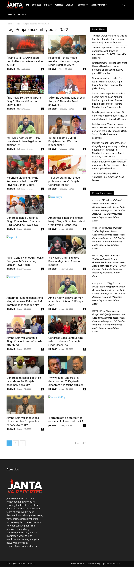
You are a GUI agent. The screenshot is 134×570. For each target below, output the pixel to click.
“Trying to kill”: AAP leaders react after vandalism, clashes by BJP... (25, 61)
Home (9, 23)
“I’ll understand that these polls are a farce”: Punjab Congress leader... (64, 181)
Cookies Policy (93, 563)
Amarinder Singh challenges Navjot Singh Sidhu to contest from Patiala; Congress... (66, 221)
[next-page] (22, 443)
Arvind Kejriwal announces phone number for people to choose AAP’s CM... (24, 421)
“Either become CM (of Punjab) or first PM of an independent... (63, 141)
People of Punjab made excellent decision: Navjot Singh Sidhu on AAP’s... (64, 61)
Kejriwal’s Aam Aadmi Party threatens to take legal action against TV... (24, 141)
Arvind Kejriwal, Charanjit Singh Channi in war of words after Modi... (24, 341)
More (21, 14)
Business (36, 5)
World (69, 5)
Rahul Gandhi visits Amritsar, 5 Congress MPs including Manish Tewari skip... (25, 261)
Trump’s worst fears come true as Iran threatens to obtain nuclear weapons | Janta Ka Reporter (109, 39)
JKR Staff (11, 69)
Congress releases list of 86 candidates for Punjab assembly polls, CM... (24, 381)
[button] (123, 5)
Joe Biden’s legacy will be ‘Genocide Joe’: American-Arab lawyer (108, 177)
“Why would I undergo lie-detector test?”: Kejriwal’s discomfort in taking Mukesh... (66, 381)
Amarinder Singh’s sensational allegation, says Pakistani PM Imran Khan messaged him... (25, 301)
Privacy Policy (77, 563)
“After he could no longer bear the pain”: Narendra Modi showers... (66, 101)
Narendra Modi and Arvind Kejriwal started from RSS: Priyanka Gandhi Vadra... (23, 181)
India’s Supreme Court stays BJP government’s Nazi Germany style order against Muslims (109, 165)
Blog (10, 14)
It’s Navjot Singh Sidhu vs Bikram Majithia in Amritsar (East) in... (65, 261)
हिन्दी (27, 5)
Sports (81, 5)
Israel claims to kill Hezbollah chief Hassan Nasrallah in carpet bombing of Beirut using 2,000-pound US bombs (109, 68)
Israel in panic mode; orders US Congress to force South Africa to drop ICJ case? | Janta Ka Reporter (109, 115)
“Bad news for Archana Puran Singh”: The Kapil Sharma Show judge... (24, 101)
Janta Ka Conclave (111, 563)
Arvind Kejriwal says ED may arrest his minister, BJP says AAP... (65, 301)
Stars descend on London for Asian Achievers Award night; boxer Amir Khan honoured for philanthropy (107, 83)
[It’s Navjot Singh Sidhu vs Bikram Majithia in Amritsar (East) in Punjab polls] (67, 244)
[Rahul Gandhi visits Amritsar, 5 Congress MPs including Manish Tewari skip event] (25, 244)
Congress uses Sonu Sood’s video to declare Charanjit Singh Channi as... (65, 341)
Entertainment (99, 5)
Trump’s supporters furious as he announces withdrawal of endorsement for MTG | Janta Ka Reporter (109, 52)
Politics (59, 5)
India (47, 5)
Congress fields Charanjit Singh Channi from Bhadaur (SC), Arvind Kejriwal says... (23, 221)
